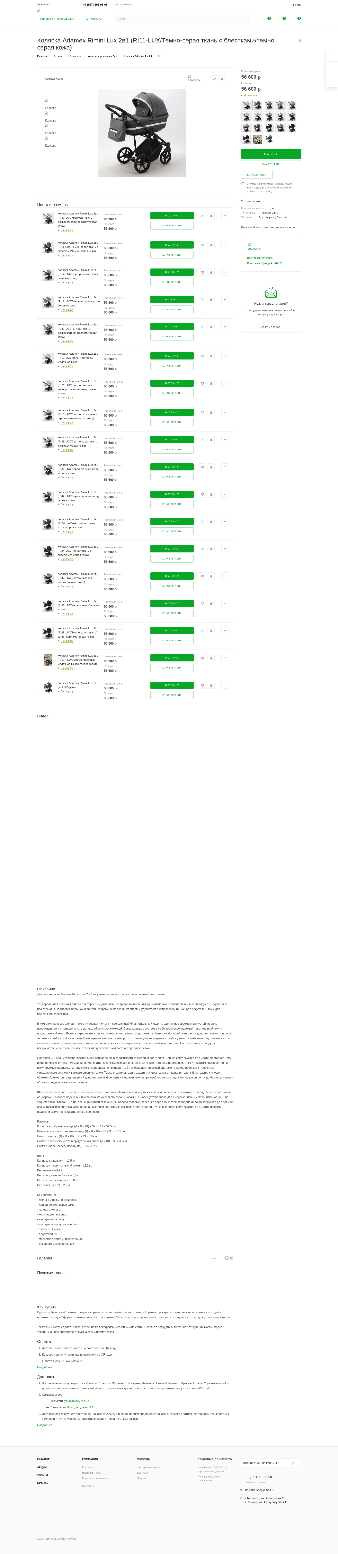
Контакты (87, 1467)
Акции (42, 1467)
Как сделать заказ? (148, 1467)
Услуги (42, 1475)
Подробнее (44, 1367)
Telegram (174, 1523)
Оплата (141, 1478)
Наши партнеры (91, 1472)
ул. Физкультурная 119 (77, 1407)
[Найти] (245, 19)
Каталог (43, 1459)
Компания (90, 1459)
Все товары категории (260, 257)
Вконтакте (164, 1523)
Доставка (142, 1472)
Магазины (88, 1486)
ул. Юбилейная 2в (76, 1401)
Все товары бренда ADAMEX (264, 263)
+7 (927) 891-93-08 (95, 4)
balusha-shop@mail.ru (259, 1490)
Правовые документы (95, 1478)
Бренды (43, 1482)
